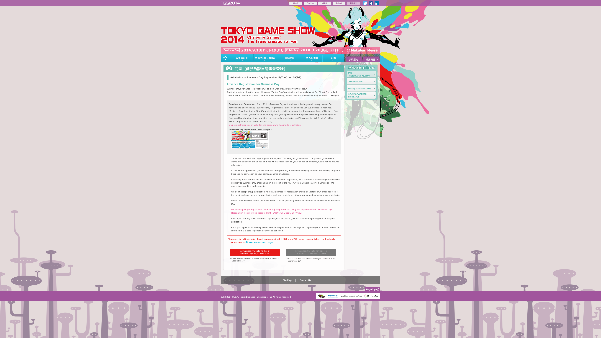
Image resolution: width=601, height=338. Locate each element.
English (310, 3)
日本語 (295, 3)
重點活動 (289, 58)
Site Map (287, 280)
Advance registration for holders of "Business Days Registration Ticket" (255, 252)
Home (225, 58)
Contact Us (305, 280)
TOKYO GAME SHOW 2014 (230, 3)
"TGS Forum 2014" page (260, 242)
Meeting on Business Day (359, 88)
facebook (371, 3)
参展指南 (353, 58)
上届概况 (371, 58)
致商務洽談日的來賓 (265, 58)
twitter (365, 3)
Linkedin (377, 3)
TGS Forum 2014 (355, 81)
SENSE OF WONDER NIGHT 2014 (357, 95)
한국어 (324, 3)
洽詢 (333, 58)
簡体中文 (339, 3)
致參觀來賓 (242, 58)
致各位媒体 (312, 58)
